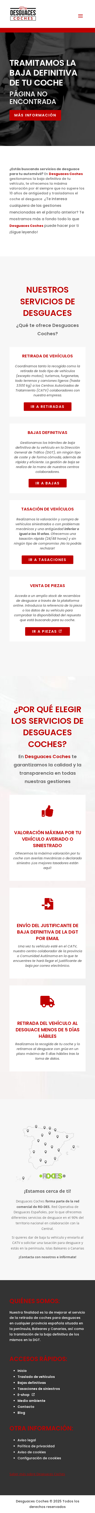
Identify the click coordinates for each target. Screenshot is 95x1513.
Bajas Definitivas (47, 432)
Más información (35, 115)
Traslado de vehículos (36, 1376)
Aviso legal (27, 1440)
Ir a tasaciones (47, 559)
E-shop (24, 1394)
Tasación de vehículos (47, 509)
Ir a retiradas (48, 406)
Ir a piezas (44, 631)
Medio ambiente (31, 1400)
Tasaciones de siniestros (39, 1388)
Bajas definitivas (32, 1382)
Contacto (26, 1406)
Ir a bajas (48, 483)
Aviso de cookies (32, 1452)
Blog (21, 1412)
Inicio (22, 1370)
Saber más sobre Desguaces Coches (37, 1474)
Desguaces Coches (66, 174)
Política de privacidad (36, 1446)
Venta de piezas (47, 585)
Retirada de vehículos (47, 356)
